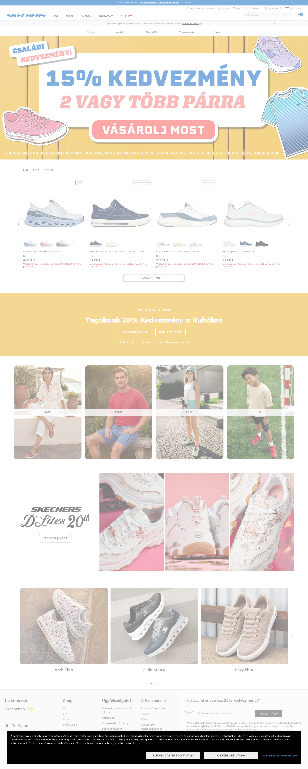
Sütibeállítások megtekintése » (279, 755)
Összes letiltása (231, 755)
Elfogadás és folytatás (173, 755)
